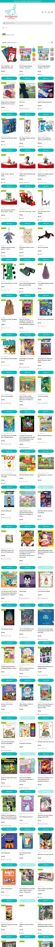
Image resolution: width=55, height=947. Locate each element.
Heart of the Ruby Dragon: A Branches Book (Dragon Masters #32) (45, 705)
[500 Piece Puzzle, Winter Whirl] (27, 913)
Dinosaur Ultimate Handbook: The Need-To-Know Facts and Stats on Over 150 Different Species (27, 321)
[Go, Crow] (27, 90)
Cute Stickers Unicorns (26, 817)
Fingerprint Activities (25, 743)
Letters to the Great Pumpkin (7, 705)
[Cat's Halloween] (9, 841)
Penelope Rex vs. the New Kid (45, 475)
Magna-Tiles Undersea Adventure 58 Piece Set (44, 138)
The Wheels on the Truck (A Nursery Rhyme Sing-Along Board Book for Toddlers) (9, 593)
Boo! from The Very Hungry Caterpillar (8, 475)
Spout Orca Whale (43, 247)
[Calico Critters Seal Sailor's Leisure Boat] (46, 877)
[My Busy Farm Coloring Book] (46, 307)
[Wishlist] (45, 12)
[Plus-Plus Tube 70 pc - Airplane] (46, 198)
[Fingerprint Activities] (27, 730)
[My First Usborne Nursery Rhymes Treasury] (27, 655)
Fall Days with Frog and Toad (46, 742)
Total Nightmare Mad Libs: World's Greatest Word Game (45, 360)
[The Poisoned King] (46, 384)
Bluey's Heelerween (6, 888)
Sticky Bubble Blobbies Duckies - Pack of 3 (25, 67)
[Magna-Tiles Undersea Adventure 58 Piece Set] (46, 126)
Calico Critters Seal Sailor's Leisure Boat (45, 889)
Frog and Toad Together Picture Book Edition (7, 742)
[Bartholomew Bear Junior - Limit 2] (27, 236)
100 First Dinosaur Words (26, 475)
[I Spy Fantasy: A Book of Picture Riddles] (27, 692)
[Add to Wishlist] (15, 47)
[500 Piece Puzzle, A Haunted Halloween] (9, 913)
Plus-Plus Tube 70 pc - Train (27, 211)
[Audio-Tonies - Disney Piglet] (9, 162)
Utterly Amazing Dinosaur (45, 435)
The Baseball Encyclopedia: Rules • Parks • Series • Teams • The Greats (27, 890)
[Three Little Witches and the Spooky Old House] (27, 617)
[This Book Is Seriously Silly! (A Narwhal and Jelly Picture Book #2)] (46, 617)
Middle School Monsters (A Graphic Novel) (45, 667)
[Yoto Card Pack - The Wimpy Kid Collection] (9, 54)
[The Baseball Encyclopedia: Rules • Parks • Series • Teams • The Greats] (27, 877)
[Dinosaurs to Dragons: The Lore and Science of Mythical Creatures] (46, 766)
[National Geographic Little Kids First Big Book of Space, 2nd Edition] (46, 538)
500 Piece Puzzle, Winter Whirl (26, 925)
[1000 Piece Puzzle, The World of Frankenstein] (9, 538)
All (6, 27)
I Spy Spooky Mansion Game (9, 138)
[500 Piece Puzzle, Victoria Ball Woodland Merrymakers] (46, 913)
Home (3, 27)
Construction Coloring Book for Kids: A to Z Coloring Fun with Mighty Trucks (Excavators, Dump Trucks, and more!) (27, 554)
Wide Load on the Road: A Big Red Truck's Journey (8, 103)
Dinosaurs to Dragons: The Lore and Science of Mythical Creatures (45, 779)
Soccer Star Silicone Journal (9, 283)
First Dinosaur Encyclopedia (9, 358)
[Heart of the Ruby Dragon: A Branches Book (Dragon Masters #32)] (46, 692)
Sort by (4, 42)
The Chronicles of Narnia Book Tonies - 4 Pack (8, 210)
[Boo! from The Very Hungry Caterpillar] (9, 463)
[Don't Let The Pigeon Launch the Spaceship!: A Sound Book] (27, 766)
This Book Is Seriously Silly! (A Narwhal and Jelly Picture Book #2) (46, 630)
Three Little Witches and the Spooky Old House (26, 629)
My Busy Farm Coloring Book (46, 319)
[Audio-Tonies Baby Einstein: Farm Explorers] (46, 162)
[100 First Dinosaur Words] (27, 463)
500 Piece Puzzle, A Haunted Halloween (9, 925)
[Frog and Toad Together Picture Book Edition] (9, 730)
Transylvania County (7, 629)
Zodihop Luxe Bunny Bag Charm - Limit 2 (8, 248)
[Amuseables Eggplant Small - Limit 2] (46, 271)
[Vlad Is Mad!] (27, 580)
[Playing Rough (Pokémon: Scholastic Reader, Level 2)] (9, 655)
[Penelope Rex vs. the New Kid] (46, 463)
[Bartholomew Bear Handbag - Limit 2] (9, 307)
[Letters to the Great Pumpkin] (9, 692)
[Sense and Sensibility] (9, 384)
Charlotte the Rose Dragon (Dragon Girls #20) (45, 816)
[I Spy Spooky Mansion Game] (9, 126)
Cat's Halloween (5, 853)
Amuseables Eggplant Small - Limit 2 (45, 284)
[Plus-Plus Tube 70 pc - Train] (27, 198)
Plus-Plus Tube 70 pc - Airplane (44, 212)
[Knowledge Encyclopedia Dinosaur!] (27, 347)
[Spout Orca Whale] (46, 236)
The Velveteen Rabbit (44, 591)
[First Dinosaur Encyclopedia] (9, 347)
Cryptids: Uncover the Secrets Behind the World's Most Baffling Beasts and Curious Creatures (27, 438)
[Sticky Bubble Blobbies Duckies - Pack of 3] (27, 54)
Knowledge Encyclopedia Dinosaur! (26, 359)
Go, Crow (22, 102)
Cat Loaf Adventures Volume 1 (25, 853)
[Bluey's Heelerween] (9, 877)
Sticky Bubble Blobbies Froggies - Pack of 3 (44, 67)
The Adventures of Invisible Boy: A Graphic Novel (9, 436)
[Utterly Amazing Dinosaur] (46, 424)
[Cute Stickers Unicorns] (27, 803)
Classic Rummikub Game (45, 102)
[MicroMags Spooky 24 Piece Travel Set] (27, 126)
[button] (48, 12)
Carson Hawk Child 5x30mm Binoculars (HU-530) (27, 284)
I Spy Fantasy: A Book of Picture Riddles (26, 705)
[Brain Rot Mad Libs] (9, 499)
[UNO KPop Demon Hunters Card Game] (46, 499)
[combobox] (27, 23)
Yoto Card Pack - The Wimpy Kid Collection (7, 67)
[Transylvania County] (9, 617)
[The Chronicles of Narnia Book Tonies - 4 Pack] (9, 198)
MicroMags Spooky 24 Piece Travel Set (27, 139)
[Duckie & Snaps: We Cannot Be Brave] (9, 766)
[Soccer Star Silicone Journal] (9, 271)
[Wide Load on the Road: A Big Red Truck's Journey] (9, 90)
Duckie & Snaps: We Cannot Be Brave (9, 778)
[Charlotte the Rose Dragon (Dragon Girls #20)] (46, 803)
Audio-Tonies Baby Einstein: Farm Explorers (45, 174)
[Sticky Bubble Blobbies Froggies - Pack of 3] (46, 54)
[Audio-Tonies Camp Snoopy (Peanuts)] (27, 162)
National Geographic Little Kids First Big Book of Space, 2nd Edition (46, 552)
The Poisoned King (43, 396)
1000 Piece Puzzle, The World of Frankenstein (7, 551)
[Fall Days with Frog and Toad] (46, 730)
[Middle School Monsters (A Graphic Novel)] (46, 655)
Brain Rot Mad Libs (6, 511)
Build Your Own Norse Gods (45, 854)
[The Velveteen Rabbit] (46, 580)
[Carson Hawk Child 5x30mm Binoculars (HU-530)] (27, 271)
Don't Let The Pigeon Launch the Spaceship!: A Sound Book (26, 779)
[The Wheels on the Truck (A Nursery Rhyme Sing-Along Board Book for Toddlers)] (9, 580)
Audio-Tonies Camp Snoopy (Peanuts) (27, 174)
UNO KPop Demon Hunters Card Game (45, 511)
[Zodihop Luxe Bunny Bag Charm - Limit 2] (9, 236)
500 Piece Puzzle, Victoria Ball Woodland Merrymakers (45, 925)
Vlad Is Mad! (22, 591)
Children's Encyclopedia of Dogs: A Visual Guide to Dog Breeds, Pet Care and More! (9, 817)
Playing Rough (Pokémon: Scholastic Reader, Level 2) (8, 667)
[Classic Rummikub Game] (46, 90)
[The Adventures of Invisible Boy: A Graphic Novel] (9, 424)
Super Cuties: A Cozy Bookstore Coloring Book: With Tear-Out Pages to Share (26, 398)
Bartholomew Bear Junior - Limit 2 (27, 248)
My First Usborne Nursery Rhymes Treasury (26, 669)
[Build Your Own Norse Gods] (46, 841)
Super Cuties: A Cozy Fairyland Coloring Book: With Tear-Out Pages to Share (26, 513)
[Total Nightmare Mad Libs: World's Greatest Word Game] (46, 347)
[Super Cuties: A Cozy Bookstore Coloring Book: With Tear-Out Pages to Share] (27, 384)
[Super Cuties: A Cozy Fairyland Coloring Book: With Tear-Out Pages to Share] (27, 499)
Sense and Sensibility (7, 396)
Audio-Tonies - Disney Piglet (7, 174)
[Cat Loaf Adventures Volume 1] (27, 841)
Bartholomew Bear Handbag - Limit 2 (9, 320)
